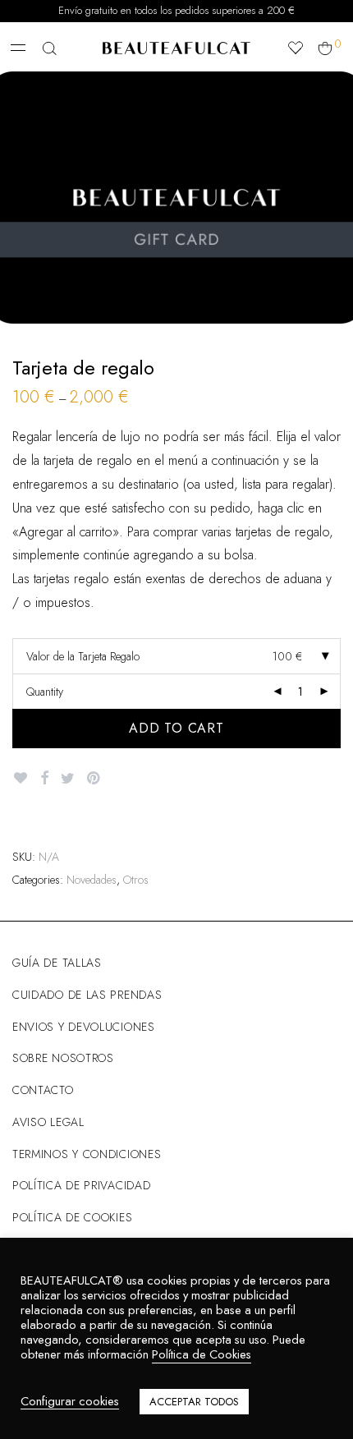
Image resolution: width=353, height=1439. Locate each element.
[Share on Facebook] (44, 778)
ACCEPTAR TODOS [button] (194, 1401)
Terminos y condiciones (86, 1154)
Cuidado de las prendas (87, 994)
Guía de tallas (57, 962)
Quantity (44, 691)
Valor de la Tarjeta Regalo (83, 656)
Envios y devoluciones (83, 1026)
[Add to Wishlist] (20, 778)
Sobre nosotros (63, 1058)
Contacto (43, 1090)
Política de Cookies (201, 1354)
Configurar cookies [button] (70, 1401)
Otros (136, 879)
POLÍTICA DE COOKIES (72, 1217)
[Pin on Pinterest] (94, 778)
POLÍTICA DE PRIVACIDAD (81, 1185)
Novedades (91, 879)
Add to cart (176, 728)
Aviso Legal (48, 1122)
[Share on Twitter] (68, 778)
